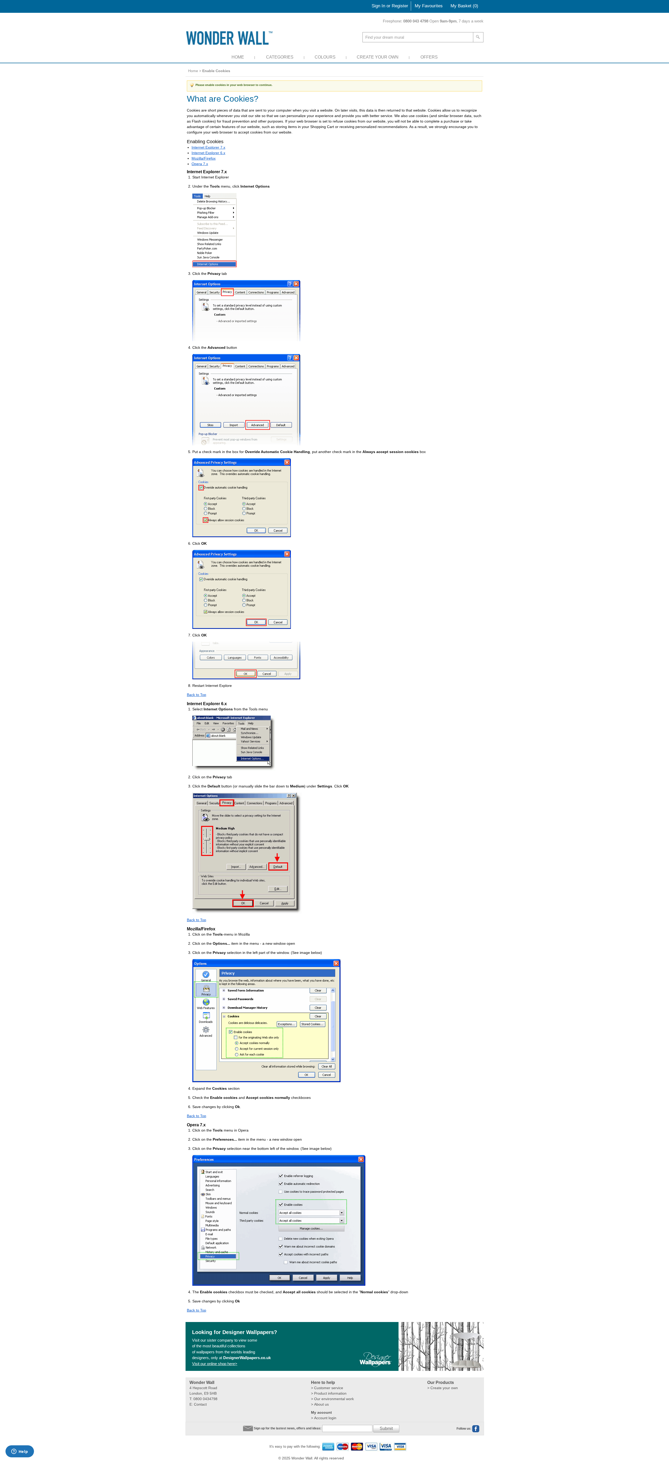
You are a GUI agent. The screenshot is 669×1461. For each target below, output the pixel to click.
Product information (330, 1393)
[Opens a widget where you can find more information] (19, 1451)
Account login (325, 1418)
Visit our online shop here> (214, 1363)
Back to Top (196, 695)
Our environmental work (334, 1399)
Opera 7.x (200, 164)
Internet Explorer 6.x (208, 153)
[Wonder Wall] (230, 37)
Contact (200, 1404)
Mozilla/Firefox (204, 158)
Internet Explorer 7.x (208, 147)
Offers (429, 57)
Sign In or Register (390, 5)
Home (238, 57)
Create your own (444, 1388)
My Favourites (429, 5)
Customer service (328, 1388)
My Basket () (464, 5)
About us (321, 1404)
